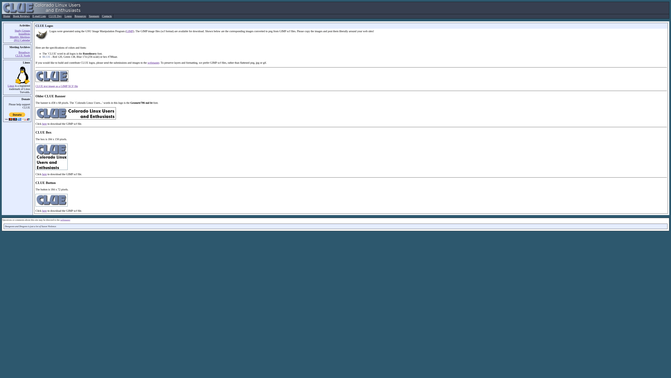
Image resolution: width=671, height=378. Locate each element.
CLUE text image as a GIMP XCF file (56, 86)
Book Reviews (21, 16)
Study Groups (22, 30)
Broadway (24, 52)
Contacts (107, 16)
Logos (68, 16)
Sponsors (94, 16)
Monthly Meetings (20, 37)
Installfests (24, 33)
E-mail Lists (39, 16)
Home (6, 16)
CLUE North (22, 55)
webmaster (153, 62)
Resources (80, 16)
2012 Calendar (22, 40)
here (44, 123)
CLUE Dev (55, 16)
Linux (11, 85)
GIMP (129, 31)
